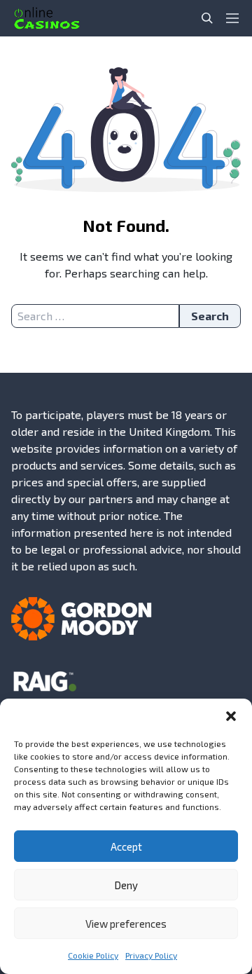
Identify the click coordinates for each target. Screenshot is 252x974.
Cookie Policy (93, 955)
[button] (231, 716)
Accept (126, 846)
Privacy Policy (151, 955)
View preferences (126, 923)
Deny (126, 885)
